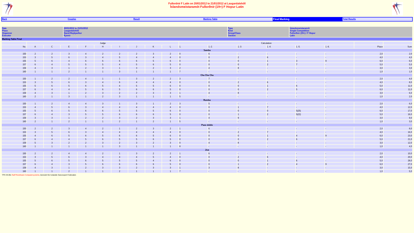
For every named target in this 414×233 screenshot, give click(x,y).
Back (4, 19)
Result (136, 19)
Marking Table (210, 19)
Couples (72, 19)
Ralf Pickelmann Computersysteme (25, 175)
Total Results (349, 19)
